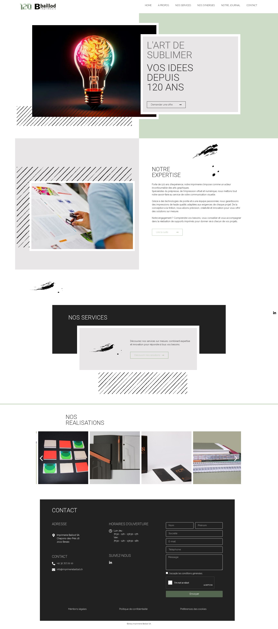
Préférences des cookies (193, 609)
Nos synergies (206, 5)
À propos (163, 5)
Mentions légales (77, 609)
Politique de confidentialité (133, 609)
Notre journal (230, 5)
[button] (41, 458)
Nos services (183, 5)
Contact (252, 5)
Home (148, 5)
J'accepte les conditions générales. (186, 573)
